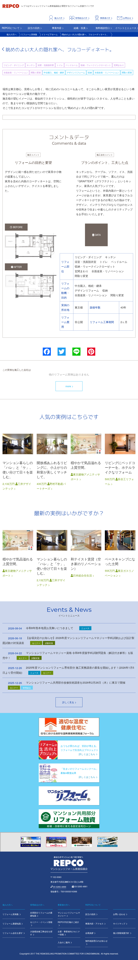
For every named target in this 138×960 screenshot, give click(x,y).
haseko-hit (120, 460)
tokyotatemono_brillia (86, 460)
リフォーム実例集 (29, 34)
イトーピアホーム (50, 34)
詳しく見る (68, 702)
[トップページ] (11, 5)
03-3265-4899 (59, 886)
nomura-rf (52, 460)
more (68, 386)
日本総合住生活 (82, 575)
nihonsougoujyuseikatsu (86, 556)
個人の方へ (12, 34)
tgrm (120, 556)
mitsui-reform (18, 460)
